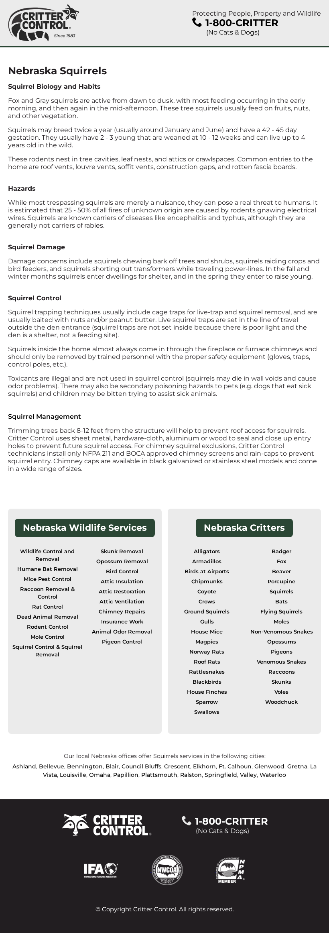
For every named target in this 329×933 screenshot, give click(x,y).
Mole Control (47, 637)
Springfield (221, 774)
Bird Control (122, 571)
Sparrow (207, 702)
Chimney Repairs (122, 612)
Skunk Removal (122, 551)
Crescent (177, 766)
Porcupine (281, 582)
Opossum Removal (122, 561)
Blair (112, 766)
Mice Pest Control (47, 579)
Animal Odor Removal (122, 632)
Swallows (206, 712)
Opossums (281, 642)
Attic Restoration (122, 592)
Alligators (207, 551)
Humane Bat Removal (47, 569)
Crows (207, 602)
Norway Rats (206, 652)
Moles (281, 622)
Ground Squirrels (206, 612)
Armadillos (206, 561)
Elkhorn (204, 766)
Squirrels (281, 592)
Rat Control (47, 607)
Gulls (207, 622)
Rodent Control (47, 627)
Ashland (24, 766)
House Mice (207, 632)
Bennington (85, 766)
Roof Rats (207, 662)
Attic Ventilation (122, 602)
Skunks (281, 682)
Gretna (297, 766)
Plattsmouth (159, 774)
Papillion (125, 774)
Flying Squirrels (281, 612)
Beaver (281, 571)
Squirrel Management (44, 416)
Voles (281, 692)
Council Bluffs (141, 766)
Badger (281, 551)
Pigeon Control (122, 642)
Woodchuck (281, 702)
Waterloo (273, 774)
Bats (281, 602)
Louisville (73, 774)
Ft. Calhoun (235, 766)
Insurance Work (122, 622)
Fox (281, 561)
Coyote (206, 592)
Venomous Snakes (281, 662)
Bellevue (51, 766)
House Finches (207, 692)
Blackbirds (207, 682)
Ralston (191, 774)
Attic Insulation (122, 582)
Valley (248, 774)
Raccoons (281, 672)
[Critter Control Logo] (43, 23)
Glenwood (269, 766)
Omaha (99, 774)
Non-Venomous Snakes (281, 632)
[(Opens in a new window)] (118, 869)
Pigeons (281, 652)
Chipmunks (207, 582)
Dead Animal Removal (47, 617)
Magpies (206, 642)
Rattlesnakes (207, 672)
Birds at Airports (207, 571)
